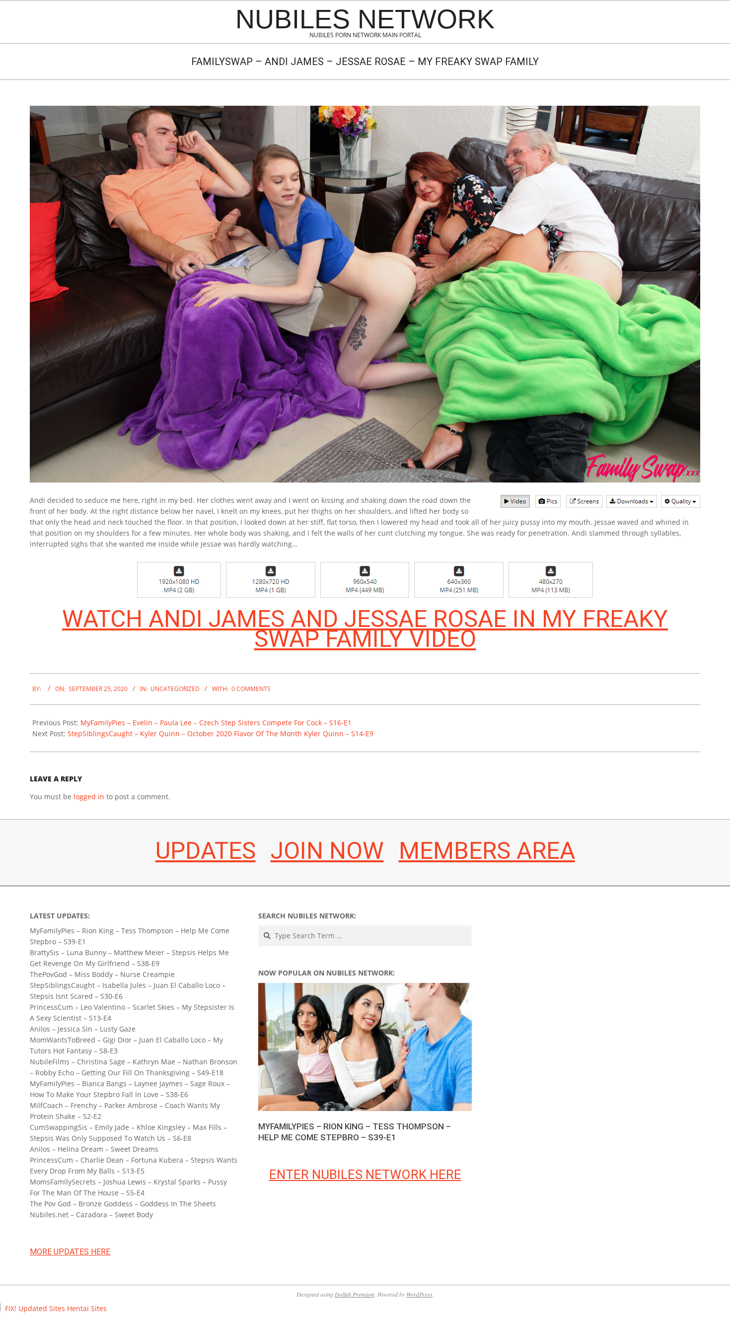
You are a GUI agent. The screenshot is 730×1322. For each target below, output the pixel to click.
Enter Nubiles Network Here (365, 1174)
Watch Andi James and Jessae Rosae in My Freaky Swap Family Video (365, 629)
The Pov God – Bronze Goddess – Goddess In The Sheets (123, 1203)
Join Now (327, 850)
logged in (88, 796)
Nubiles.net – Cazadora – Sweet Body (91, 1214)
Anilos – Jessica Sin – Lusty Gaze (83, 1029)
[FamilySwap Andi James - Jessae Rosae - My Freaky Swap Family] (365, 111)
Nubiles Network (365, 19)
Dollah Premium (354, 1294)
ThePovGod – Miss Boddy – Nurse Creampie (102, 974)
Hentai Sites (87, 1308)
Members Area (487, 850)
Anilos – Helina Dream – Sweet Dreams (94, 1149)
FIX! (10, 1308)
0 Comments (251, 689)
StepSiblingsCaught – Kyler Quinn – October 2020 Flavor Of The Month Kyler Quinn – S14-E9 (220, 733)
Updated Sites (41, 1308)
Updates (205, 850)
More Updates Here (70, 1251)
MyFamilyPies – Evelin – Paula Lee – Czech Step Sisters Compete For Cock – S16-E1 (216, 722)
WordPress (419, 1294)
